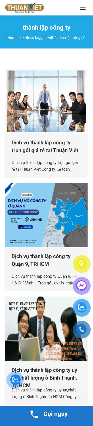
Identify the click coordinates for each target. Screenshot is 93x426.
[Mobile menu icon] (83, 8)
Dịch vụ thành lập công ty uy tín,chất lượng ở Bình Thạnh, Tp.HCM (44, 378)
